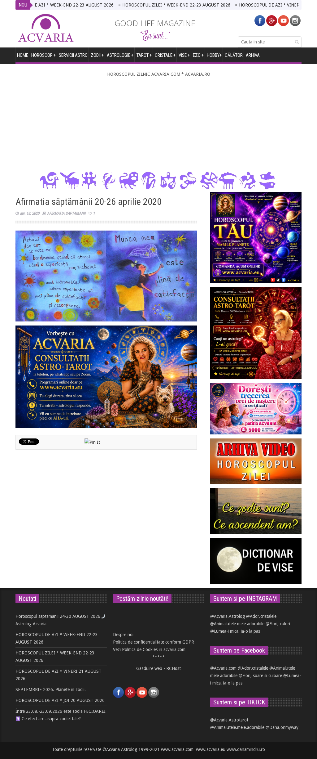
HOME (22, 55)
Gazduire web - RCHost (158, 668)
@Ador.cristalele (261, 616)
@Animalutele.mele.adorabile (237, 727)
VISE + (184, 55)
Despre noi (123, 634)
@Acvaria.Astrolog (227, 616)
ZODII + (97, 55)
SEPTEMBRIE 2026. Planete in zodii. (50, 689)
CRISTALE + (165, 55)
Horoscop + (43, 55)
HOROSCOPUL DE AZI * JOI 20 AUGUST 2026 (60, 700)
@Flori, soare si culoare (260, 675)
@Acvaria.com (223, 668)
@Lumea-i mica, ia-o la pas (235, 631)
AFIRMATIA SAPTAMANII (66, 213)
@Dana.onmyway (282, 727)
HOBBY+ (214, 55)
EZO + (198, 55)
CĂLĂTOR (234, 55)
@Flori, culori (278, 623)
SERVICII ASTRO (73, 55)
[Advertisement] (158, 124)
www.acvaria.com (177, 749)
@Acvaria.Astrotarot (229, 719)
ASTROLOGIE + (120, 55)
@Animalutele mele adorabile (237, 623)
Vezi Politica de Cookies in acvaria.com (149, 649)
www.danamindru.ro (246, 749)
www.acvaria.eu (210, 749)
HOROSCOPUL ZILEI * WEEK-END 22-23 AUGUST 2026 (154, 4)
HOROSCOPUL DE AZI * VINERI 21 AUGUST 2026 (265, 4)
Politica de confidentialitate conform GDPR (153, 642)
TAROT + (144, 55)
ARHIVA (253, 55)
